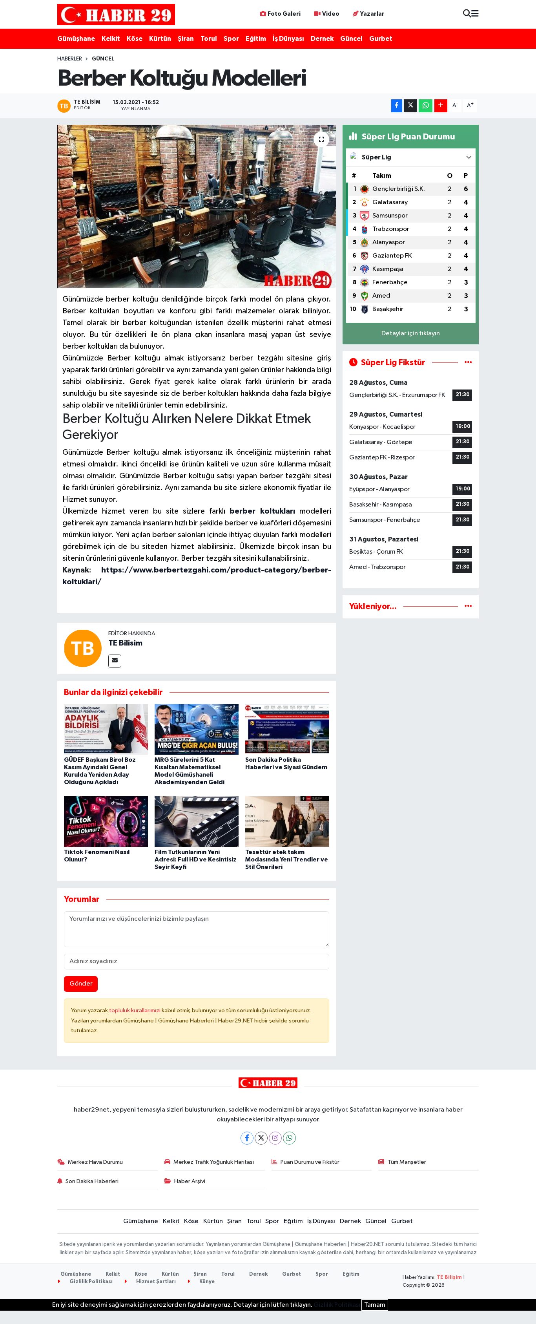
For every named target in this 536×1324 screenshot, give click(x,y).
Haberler (69, 59)
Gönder (81, 983)
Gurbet (380, 38)
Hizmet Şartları (155, 1281)
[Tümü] (468, 606)
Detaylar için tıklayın (410, 333)
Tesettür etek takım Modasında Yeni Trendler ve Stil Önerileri (286, 859)
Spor (231, 38)
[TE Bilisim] (83, 648)
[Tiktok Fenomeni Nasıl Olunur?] (106, 821)
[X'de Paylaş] (410, 105)
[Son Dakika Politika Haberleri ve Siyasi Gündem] (287, 729)
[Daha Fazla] (440, 105)
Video (330, 14)
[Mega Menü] (475, 14)
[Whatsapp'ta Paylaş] (425, 105)
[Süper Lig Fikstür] (468, 362)
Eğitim (256, 38)
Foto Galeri (284, 14)
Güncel (351, 38)
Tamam (374, 1305)
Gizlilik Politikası (90, 1281)
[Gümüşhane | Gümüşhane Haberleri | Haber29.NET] (116, 14)
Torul (209, 38)
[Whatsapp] (289, 1138)
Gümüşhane (76, 38)
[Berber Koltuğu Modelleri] (196, 206)
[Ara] (467, 14)
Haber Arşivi (189, 1181)
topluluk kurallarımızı (135, 1010)
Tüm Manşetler (407, 1162)
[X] (261, 1138)
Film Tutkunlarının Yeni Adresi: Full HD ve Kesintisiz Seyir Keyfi (196, 859)
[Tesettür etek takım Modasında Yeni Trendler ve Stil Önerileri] (287, 821)
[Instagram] (275, 1138)
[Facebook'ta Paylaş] (396, 105)
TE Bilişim (449, 1277)
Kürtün (160, 38)
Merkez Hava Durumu (95, 1162)
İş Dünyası (288, 38)
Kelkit (111, 38)
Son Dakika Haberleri (92, 1181)
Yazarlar (372, 14)
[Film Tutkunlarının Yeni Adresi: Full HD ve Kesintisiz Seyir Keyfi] (197, 821)
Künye (206, 1281)
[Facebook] (247, 1138)
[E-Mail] (114, 661)
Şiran (186, 38)
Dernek (322, 38)
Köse (134, 38)
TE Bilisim (125, 643)
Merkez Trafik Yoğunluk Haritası (213, 1162)
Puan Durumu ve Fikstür (310, 1162)
